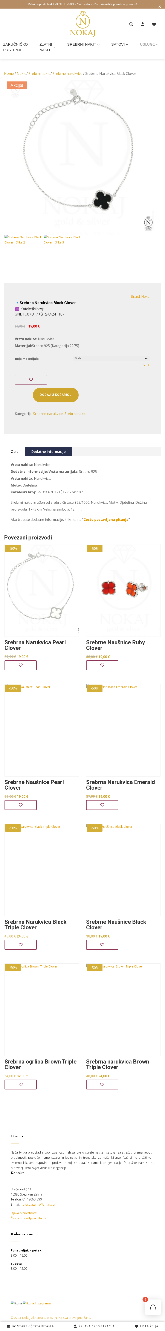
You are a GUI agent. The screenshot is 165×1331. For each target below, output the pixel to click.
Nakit (21, 73)
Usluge (147, 44)
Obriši (146, 365)
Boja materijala (27, 359)
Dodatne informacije (48, 451)
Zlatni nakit (46, 47)
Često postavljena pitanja (28, 1218)
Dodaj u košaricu (56, 395)
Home (9, 73)
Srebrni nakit (81, 44)
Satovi (118, 44)
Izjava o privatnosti (24, 1213)
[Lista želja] (154, 24)
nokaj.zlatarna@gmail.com (39, 1204)
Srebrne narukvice (67, 73)
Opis (14, 451)
